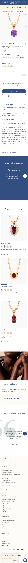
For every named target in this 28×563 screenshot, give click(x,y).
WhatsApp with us (6, 480)
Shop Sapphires (5, 511)
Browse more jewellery (11, 399)
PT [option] (2, 66)
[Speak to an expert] (25, 7)
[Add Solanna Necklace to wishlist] (25, 259)
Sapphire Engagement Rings (8, 503)
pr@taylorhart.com (6, 490)
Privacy (3, 537)
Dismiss (15, 560)
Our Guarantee (5, 522)
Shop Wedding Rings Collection (9, 509)
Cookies (3, 541)
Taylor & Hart (14, 7)
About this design (7, 104)
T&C (3, 539)
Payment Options (6, 543)
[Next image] (25, 27)
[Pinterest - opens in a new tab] (10, 549)
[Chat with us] (25, 560)
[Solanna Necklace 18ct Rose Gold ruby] (14, 278)
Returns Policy (5, 545)
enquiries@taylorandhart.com (9, 482)
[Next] (25, 176)
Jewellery (7, 11)
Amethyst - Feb (23, 11)
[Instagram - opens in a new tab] (14, 549)
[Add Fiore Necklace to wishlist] (24, 43)
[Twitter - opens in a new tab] (18, 549)
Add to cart (14, 91)
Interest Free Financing (9, 152)
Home (3, 11)
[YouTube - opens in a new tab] (22, 549)
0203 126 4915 (5, 478)
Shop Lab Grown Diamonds (8, 507)
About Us (4, 524)
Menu (2, 7)
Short (18, 11)
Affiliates (4, 528)
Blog (3, 526)
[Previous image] (3, 227)
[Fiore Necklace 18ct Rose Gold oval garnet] (14, 321)
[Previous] (3, 176)
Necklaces (13, 11)
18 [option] (5, 66)
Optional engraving (7, 72)
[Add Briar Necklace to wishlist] (25, 216)
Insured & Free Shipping (9, 149)
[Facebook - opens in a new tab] (6, 549)
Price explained (6, 54)
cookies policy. (7, 558)
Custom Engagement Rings (8, 501)
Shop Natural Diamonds (7, 505)
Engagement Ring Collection (8, 499)
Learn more (23, 57)
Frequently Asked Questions (8, 520)
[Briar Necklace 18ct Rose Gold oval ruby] (14, 235)
